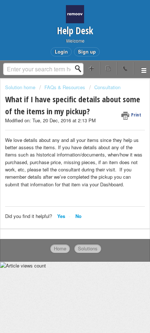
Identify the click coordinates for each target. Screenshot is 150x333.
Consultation (107, 87)
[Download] (61, 160)
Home (60, 248)
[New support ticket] (91, 68)
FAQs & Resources (64, 87)
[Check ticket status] (108, 68)
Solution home (21, 87)
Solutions (88, 248)
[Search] (80, 68)
